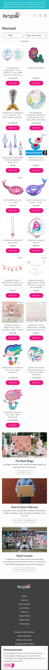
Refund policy (24, 624)
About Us (24, 600)
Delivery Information (24, 521)
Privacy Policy (24, 620)
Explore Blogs (24, 472)
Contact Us (24, 612)
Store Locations (24, 604)
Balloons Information (24, 640)
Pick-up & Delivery (24, 636)
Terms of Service (24, 616)
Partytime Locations (24, 569)
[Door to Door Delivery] (24, 491)
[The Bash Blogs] (24, 445)
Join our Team (24, 608)
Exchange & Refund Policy (24, 644)
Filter (10, 35)
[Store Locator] (24, 539)
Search (24, 596)
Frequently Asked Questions (24, 632)
